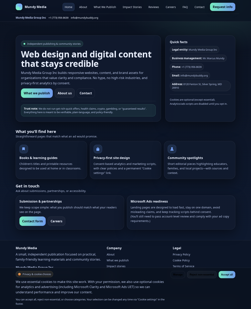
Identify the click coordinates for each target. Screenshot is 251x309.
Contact (200, 7)
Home (68, 7)
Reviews (153, 7)
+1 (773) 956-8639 (58, 17)
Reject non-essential (202, 274)
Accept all (227, 274)
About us (65, 93)
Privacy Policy (181, 254)
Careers (171, 7)
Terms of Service (183, 266)
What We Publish (105, 7)
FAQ (185, 7)
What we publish (37, 93)
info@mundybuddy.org (84, 17)
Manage (178, 274)
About (83, 7)
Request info (223, 7)
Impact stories (116, 266)
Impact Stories (132, 7)
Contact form (32, 221)
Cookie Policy (181, 260)
